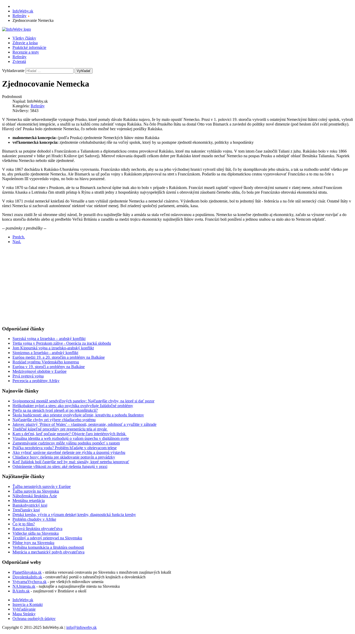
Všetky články (24, 38)
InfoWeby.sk (22, 600)
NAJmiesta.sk (23, 586)
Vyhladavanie (13, 70)
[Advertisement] (158, 284)
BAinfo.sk (21, 591)
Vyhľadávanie (24, 609)
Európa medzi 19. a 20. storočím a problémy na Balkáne (58, 357)
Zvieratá (19, 61)
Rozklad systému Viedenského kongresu (45, 362)
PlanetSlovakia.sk (27, 572)
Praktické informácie (29, 47)
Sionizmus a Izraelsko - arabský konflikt (45, 352)
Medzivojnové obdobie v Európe (39, 371)
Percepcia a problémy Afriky (36, 380)
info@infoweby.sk (81, 627)
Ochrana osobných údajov (34, 618)
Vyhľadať (83, 71)
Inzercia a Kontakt (27, 604)
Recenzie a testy (25, 52)
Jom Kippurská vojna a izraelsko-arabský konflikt (53, 348)
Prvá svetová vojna (28, 376)
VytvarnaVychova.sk (29, 581)
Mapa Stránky (24, 614)
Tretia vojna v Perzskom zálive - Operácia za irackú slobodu (61, 343)
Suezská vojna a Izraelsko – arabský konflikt (49, 338)
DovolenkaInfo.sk (27, 577)
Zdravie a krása (25, 43)
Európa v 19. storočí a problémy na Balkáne (48, 366)
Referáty (19, 57)
